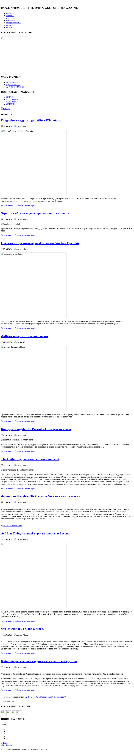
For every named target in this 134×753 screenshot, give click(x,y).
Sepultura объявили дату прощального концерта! (36, 213)
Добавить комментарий (25, 205)
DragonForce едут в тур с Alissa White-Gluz (31, 120)
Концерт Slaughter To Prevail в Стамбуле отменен (36, 429)
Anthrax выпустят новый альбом (24, 336)
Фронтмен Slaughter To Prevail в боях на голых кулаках (40, 496)
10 (40, 697)
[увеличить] (14, 72)
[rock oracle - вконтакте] (3, 715)
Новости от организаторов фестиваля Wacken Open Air (40, 243)
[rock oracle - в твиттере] (14, 715)
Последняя (59, 697)
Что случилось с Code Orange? (23, 628)
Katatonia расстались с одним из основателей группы (39, 661)
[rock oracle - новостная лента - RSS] (19, 715)
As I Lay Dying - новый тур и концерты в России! (36, 533)
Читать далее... (7, 205)
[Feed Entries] (6, 745)
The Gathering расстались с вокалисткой (30, 459)
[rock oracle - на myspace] (9, 715)
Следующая (46, 697)
